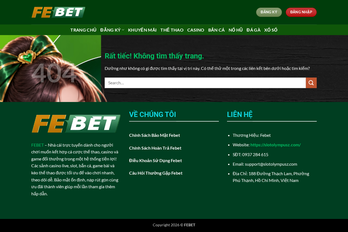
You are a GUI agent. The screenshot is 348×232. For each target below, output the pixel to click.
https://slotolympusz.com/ (275, 144)
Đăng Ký (110, 29)
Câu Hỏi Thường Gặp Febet (155, 172)
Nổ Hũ (236, 29)
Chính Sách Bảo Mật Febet (154, 135)
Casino (195, 29)
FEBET (37, 144)
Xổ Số (271, 29)
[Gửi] (311, 83)
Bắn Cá (216, 29)
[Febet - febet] (58, 12)
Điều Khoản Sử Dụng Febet (155, 160)
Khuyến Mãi (142, 29)
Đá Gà (253, 29)
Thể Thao (172, 29)
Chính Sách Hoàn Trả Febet (155, 147)
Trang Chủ (83, 29)
